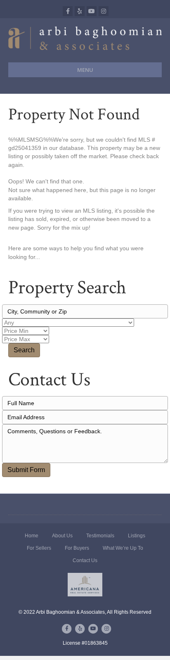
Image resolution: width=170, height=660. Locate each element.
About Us (62, 536)
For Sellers (39, 548)
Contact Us (85, 560)
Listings (136, 536)
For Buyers (77, 548)
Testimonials (100, 536)
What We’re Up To (123, 548)
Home (31, 536)
